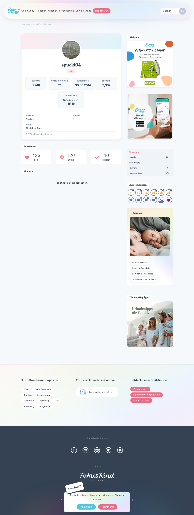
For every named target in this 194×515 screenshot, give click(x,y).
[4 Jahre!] (153, 194)
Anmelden (86, 506)
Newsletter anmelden (101, 392)
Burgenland (45, 406)
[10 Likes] (169, 202)
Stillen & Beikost (139, 262)
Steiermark (28, 400)
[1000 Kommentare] (153, 202)
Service (80, 10)
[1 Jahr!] (131, 194)
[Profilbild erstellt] (161, 202)
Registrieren (101, 11)
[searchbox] (173, 10)
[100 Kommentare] (138, 202)
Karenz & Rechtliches (142, 268)
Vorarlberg (28, 406)
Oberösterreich (44, 395)
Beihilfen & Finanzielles (142, 274)
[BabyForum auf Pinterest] (85, 450)
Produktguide (66, 10)
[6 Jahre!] (169, 194)
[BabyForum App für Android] (120, 450)
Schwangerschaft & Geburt (144, 279)
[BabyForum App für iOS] (108, 450)
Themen (148, 168)
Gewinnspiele (140, 389)
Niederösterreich (42, 389)
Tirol (56, 400)
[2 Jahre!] (138, 194)
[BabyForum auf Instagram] (97, 450)
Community (27, 10)
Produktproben (141, 400)
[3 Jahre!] (146, 194)
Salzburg (44, 400)
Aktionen (52, 10)
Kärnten (27, 395)
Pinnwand (134, 152)
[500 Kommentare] (146, 202)
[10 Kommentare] (131, 202)
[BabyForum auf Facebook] (74, 450)
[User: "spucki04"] (71, 50)
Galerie (148, 157)
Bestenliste (134, 162)
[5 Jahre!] (161, 194)
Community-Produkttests (146, 394)
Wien (26, 389)
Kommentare (149, 173)
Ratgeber (41, 10)
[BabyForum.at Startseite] (14, 11)
